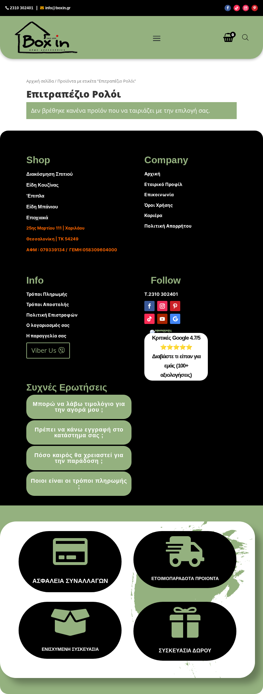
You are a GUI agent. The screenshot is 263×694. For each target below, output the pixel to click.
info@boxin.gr (58, 8)
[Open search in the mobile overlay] (245, 37)
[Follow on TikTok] (236, 8)
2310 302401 (21, 8)
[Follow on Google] (175, 319)
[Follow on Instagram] (245, 8)
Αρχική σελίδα (40, 81)
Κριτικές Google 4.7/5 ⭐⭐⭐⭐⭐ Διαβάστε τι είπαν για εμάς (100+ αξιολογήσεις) (176, 356)
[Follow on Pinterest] (254, 8)
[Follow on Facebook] (228, 8)
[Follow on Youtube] (162, 319)
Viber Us (43, 350)
